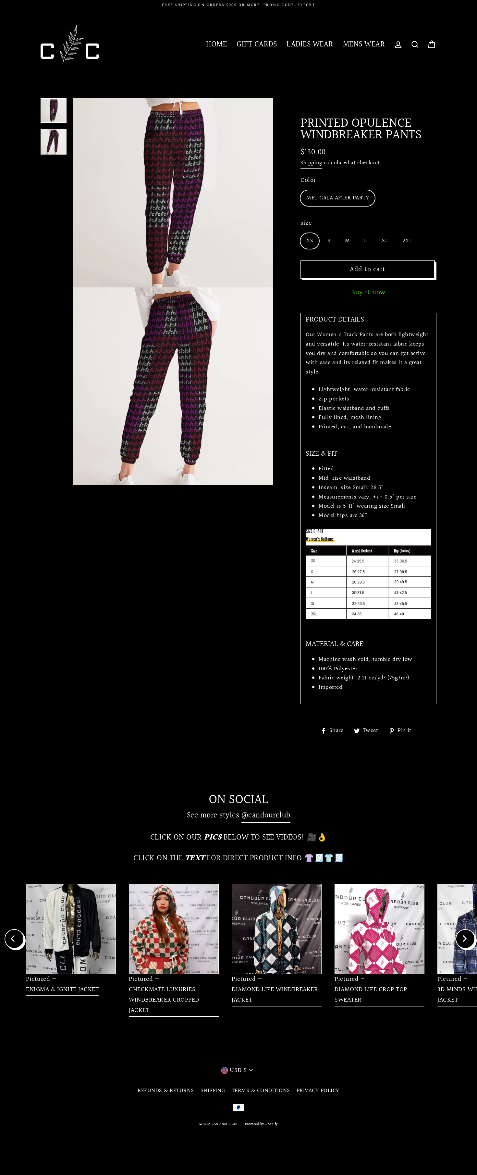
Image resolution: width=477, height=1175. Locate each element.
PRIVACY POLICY (318, 1090)
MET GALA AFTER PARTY (337, 198)
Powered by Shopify (261, 1124)
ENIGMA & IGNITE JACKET (62, 989)
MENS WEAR (364, 44)
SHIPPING (213, 1090)
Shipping (311, 162)
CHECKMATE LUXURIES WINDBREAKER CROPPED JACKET (164, 1000)
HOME (216, 44)
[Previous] (14, 939)
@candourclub (265, 815)
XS (309, 241)
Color (308, 180)
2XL (407, 241)
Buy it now (368, 292)
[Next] (465, 939)
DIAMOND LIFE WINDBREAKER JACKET (275, 994)
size (306, 223)
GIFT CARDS (257, 44)
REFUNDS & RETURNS (166, 1090)
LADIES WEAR (310, 44)
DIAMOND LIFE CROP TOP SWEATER (371, 994)
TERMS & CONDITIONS (261, 1090)
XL (385, 241)
